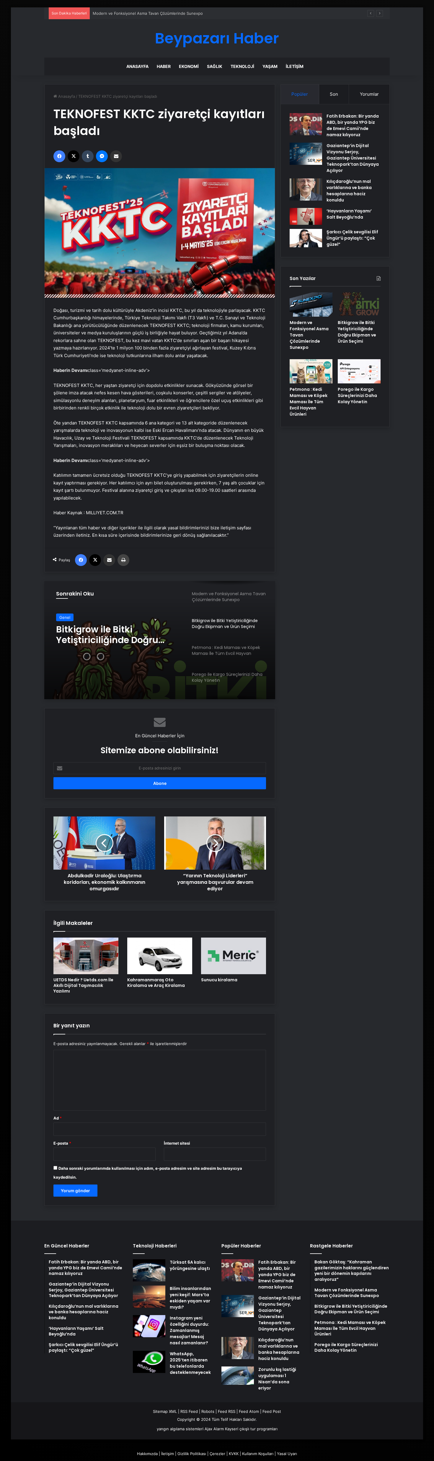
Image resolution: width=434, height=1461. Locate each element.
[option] (159, 640)
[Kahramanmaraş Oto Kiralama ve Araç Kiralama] (159, 956)
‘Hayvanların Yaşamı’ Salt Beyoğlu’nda (349, 214)
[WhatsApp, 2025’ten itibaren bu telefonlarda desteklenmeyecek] (149, 1362)
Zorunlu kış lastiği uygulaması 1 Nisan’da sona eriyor (277, 1378)
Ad (57, 1118)
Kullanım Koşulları (257, 1453)
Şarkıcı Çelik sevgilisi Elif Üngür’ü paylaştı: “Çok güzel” (352, 238)
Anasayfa (137, 66)
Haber (164, 66)
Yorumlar (369, 94)
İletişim (295, 66)
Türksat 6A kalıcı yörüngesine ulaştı (190, 1265)
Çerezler (217, 1453)
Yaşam (270, 66)
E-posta (62, 1143)
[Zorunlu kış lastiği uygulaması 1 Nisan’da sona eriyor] (237, 1375)
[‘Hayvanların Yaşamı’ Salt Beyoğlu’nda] (306, 216)
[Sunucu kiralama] (233, 956)
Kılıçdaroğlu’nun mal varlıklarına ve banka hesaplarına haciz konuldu (349, 190)
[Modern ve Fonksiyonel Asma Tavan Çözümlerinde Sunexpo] (311, 304)
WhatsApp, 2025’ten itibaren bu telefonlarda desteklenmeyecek (190, 1363)
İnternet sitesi (177, 1143)
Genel (64, 617)
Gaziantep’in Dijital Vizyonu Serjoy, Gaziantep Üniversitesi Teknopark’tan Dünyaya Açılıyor (353, 158)
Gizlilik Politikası (191, 1453)
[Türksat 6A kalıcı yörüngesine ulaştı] (149, 1270)
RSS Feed (189, 1411)
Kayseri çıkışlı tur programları (251, 1428)
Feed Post (271, 1411)
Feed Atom (249, 1411)
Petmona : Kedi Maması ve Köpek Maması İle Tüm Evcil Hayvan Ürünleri (308, 401)
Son (334, 94)
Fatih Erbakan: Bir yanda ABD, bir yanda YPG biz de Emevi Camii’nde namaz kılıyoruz (353, 125)
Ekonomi (189, 66)
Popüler (299, 94)
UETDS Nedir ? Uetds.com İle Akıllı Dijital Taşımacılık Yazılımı (83, 985)
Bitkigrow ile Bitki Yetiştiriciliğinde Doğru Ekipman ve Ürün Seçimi (110, 634)
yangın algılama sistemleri (180, 1428)
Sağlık (214, 66)
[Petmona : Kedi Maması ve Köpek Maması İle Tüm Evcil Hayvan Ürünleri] (311, 371)
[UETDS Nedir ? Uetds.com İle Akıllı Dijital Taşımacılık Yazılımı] (85, 956)
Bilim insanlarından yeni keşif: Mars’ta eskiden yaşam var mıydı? (190, 1298)
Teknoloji (242, 66)
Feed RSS (226, 1411)
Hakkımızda (147, 1453)
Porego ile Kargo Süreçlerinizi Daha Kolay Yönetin (357, 395)
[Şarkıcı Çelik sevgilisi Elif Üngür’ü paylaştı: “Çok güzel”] (306, 238)
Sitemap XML (165, 1411)
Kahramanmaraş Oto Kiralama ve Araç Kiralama (156, 982)
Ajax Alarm (214, 1428)
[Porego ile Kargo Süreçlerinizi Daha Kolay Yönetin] (359, 371)
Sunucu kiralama (219, 980)
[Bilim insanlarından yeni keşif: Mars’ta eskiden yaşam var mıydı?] (149, 1297)
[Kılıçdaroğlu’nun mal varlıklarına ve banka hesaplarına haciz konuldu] (306, 189)
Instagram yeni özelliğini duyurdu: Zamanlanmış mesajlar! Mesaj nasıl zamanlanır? (189, 1330)
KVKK (234, 1453)
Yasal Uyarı (287, 1453)
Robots (207, 1411)
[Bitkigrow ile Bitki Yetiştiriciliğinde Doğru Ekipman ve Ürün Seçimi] (359, 304)
